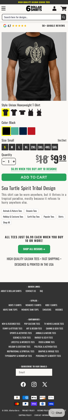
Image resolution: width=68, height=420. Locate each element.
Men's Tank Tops (10, 309)
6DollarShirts (14, 410)
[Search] (63, 17)
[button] (3, 8)
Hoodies (59, 309)
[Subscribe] (48, 372)
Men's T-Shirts (15, 305)
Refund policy (43, 410)
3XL (40, 147)
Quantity (7, 154)
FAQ (41, 291)
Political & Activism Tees (45, 346)
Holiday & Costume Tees (13, 216)
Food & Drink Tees (47, 342)
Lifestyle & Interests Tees (23, 342)
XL (26, 147)
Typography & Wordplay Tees (18, 355)
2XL (33, 147)
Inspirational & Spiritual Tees (20, 351)
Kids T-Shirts (51, 305)
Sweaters (47, 309)
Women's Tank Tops (30, 309)
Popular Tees (49, 216)
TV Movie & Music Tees (54, 323)
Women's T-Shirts (33, 305)
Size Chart (62, 140)
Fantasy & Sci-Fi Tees (44, 337)
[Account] (54, 8)
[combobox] (31, 17)
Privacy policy (28, 410)
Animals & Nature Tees (12, 210)
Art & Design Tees (34, 328)
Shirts (61, 216)
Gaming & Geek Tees (54, 328)
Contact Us (31, 291)
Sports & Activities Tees (21, 333)
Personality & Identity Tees (48, 355)
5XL (55, 147)
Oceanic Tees (31, 210)
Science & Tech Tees (22, 337)
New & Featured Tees (11, 323)
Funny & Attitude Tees (12, 328)
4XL (47, 147)
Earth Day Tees (33, 216)
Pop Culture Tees (32, 323)
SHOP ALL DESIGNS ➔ (34, 249)
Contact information (43, 415)
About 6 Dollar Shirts (11, 291)
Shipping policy (25, 415)
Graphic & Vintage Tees (48, 351)
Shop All (6, 222)
